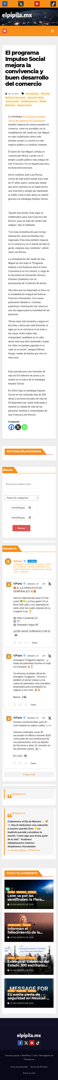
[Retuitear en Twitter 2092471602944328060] (21, 643)
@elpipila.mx (19, 794)
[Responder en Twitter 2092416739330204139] (15, 763)
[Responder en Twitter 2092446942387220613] (15, 705)
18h (43, 718)
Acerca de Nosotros (39, 1067)
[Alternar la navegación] (52, 31)
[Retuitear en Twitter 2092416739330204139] (21, 763)
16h (43, 656)
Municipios (21, 892)
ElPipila (18, 583)
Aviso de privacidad (19, 1067)
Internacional (14, 925)
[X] (18, 427)
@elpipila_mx (33, 584)
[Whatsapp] (25, 427)
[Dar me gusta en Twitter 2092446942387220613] (27, 705)
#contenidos (32, 93)
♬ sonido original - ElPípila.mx (24, 850)
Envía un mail (29, 1073)
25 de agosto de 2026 (22, 905)
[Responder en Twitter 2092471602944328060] (15, 643)
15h (43, 584)
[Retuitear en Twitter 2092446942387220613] (21, 705)
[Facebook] (11, 427)
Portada (32, 892)
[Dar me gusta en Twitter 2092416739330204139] (27, 763)
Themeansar (29, 1059)
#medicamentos (29, 101)
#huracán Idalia (35, 97)
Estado (11, 892)
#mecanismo (12, 101)
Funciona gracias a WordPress (18, 1055)
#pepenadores (24, 105)
